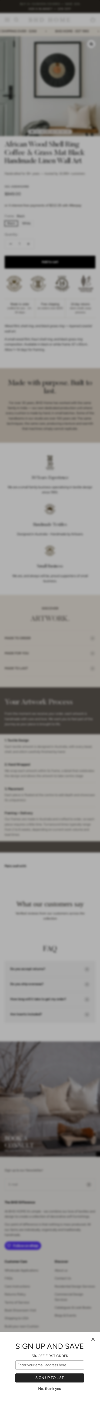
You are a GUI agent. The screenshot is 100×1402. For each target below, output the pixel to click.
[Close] (93, 1339)
